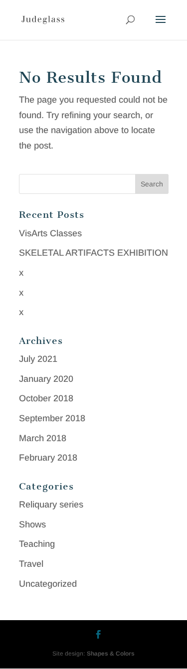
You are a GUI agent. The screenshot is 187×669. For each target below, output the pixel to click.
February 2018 (48, 458)
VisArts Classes (50, 233)
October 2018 (46, 398)
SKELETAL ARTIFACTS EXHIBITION (93, 253)
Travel (31, 564)
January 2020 (46, 379)
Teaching (37, 544)
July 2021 (38, 359)
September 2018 (52, 418)
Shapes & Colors (111, 653)
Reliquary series (51, 504)
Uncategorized (48, 584)
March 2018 (42, 438)
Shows (32, 524)
